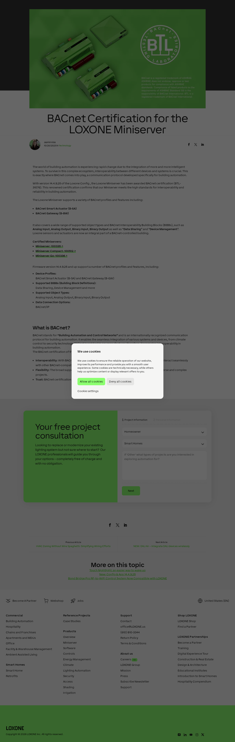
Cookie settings (88, 390)
